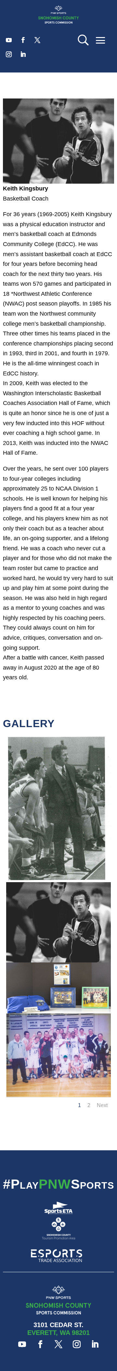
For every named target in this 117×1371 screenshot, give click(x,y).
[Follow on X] (37, 40)
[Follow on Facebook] (23, 40)
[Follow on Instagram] (9, 54)
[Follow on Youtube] (9, 40)
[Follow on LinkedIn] (23, 54)
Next (102, 1105)
